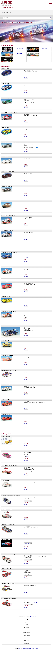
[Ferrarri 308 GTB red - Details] (26, 423)
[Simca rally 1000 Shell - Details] (26, 445)
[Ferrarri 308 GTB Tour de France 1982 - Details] (26, 262)
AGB (26, 629)
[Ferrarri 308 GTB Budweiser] (6, 361)
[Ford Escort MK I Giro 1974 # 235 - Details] (26, 460)
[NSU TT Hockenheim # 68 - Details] (26, 519)
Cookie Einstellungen (26, 645)
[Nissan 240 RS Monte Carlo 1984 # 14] (6, 377)
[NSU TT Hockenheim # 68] (6, 518)
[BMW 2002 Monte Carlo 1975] (6, 273)
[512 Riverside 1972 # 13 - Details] (26, 578)
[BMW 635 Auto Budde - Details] (26, 409)
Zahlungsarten (26, 637)
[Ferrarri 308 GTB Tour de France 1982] (6, 258)
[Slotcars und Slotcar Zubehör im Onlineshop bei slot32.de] (7, 4)
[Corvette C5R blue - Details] (26, 78)
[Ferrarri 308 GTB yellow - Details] (26, 306)
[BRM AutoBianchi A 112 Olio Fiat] (6, 591)
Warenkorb (26, 627)
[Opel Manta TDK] (6, 288)
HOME (26, 619)
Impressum (26, 621)
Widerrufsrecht (26, 640)
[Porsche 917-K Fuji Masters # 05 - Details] (26, 107)
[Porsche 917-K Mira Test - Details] (26, 166)
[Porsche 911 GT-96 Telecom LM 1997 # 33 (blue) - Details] (26, 504)
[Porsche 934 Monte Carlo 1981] (6, 236)
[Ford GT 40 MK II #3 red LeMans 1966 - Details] (26, 475)
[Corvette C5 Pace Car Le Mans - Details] (26, 181)
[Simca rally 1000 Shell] (6, 444)
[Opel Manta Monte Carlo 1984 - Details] (26, 394)
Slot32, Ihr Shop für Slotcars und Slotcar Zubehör (28, 648)
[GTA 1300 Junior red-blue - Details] (26, 548)
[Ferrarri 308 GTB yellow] (6, 302)
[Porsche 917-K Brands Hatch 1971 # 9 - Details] (26, 151)
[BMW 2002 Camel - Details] (26, 350)
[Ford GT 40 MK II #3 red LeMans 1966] (6, 474)
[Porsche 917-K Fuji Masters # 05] (6, 103)
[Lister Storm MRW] (6, 90)
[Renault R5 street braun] (6, 207)
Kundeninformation (26, 632)
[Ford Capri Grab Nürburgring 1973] (6, 606)
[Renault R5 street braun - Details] (26, 210)
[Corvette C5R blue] (6, 75)
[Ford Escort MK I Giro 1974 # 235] (6, 458)
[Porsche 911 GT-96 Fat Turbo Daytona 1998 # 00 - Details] (26, 563)
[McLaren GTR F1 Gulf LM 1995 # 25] (6, 533)
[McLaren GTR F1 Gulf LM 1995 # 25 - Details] (26, 534)
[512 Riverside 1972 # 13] (6, 577)
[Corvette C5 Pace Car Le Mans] (6, 178)
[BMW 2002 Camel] (6, 347)
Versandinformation (26, 635)
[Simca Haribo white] (6, 487)
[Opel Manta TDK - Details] (26, 291)
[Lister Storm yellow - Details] (26, 137)
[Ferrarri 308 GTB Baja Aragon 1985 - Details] (26, 320)
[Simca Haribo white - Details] (26, 490)
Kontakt (26, 624)
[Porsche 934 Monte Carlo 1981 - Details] (26, 240)
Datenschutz (26, 643)
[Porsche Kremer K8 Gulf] (10, 336)
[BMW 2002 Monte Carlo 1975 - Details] (26, 276)
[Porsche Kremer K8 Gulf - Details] (26, 335)
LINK (27, 456)
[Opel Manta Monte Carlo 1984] (6, 390)
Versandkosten (33, 616)
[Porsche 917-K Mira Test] (6, 163)
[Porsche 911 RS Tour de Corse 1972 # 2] (6, 119)
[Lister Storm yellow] (6, 134)
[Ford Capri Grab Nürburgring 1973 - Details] (26, 607)
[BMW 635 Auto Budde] (6, 405)
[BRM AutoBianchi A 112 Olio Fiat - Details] (26, 593)
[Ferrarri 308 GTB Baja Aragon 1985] (6, 317)
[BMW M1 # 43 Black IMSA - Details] (26, 195)
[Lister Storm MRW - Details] (26, 92)
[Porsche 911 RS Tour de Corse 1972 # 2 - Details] (26, 122)
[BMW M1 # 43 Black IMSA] (6, 192)
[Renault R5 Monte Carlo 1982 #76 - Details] (26, 225)
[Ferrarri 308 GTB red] (6, 420)
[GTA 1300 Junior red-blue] (6, 546)
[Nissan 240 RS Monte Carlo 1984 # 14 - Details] (26, 379)
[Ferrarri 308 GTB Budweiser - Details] (26, 365)
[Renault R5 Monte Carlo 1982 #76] (6, 223)
